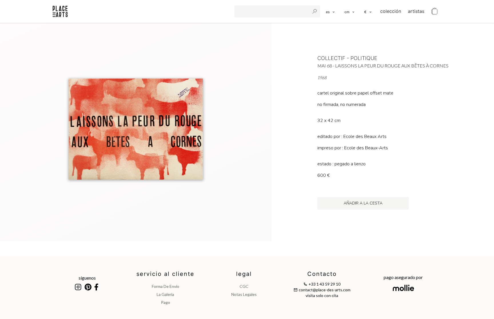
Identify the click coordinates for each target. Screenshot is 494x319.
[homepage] (60, 11)
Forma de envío (165, 286)
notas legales (244, 294)
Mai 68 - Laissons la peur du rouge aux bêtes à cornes (383, 65)
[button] (350, 11)
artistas (416, 11)
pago (165, 302)
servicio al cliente (165, 273)
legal (244, 273)
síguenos (87, 277)
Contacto (322, 273)
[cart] (434, 11)
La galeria (165, 294)
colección (390, 11)
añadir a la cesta (363, 203)
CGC (244, 286)
